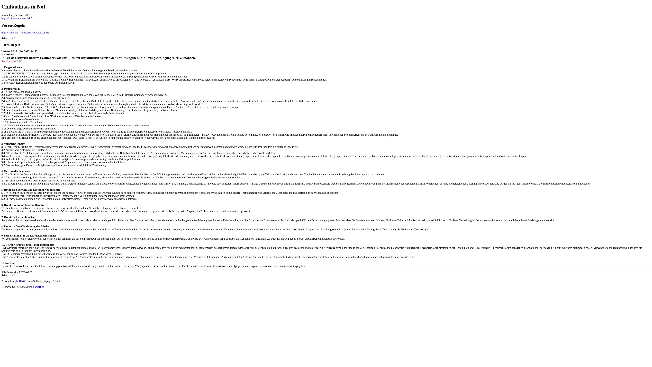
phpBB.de (38, 286)
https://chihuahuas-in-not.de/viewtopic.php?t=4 (26, 32)
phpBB (19, 281)
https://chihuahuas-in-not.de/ (16, 18)
